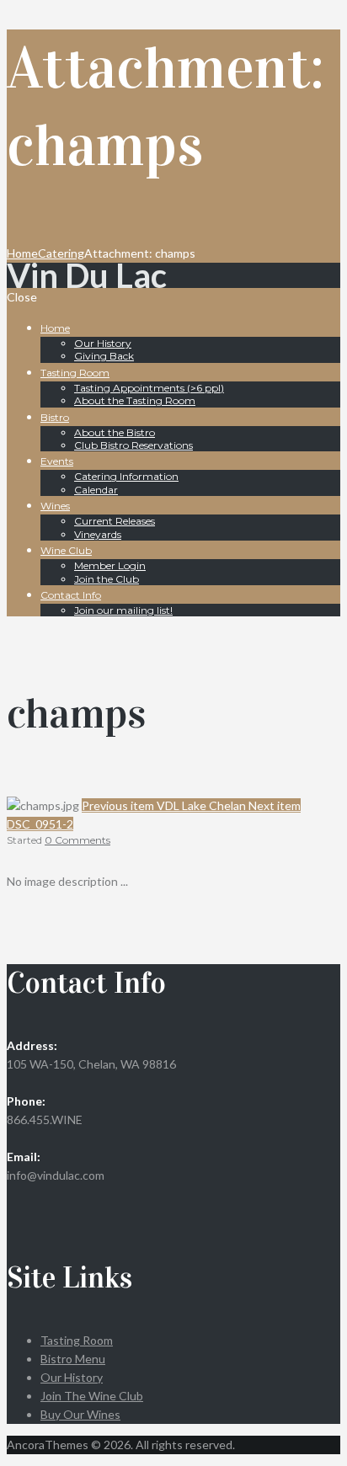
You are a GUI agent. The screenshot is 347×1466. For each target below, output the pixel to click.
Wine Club (66, 550)
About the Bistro (114, 432)
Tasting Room (74, 372)
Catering (61, 253)
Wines (55, 505)
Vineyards (97, 534)
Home (22, 253)
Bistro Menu (72, 1358)
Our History (102, 343)
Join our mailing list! (123, 610)
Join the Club (106, 579)
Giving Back (104, 355)
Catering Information (126, 476)
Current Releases (114, 520)
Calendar (96, 489)
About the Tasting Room (134, 400)
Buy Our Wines (80, 1414)
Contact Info (70, 595)
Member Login (110, 565)
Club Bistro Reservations (133, 445)
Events (56, 461)
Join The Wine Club (91, 1396)
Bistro (54, 417)
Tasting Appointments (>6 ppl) (149, 387)
